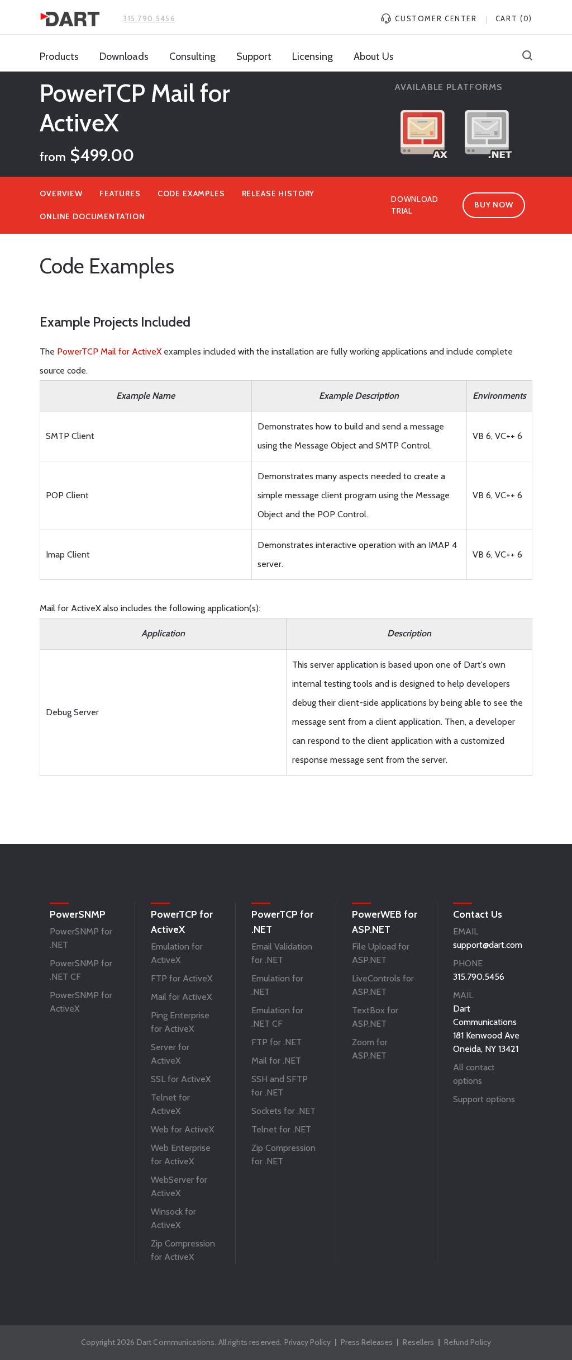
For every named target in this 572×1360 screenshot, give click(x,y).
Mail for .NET (276, 1060)
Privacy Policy (307, 1342)
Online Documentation (92, 216)
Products (59, 56)
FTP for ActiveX (181, 978)
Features (120, 193)
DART (70, 19)
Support (253, 56)
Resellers (418, 1342)
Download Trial (414, 205)
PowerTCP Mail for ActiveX (109, 351)
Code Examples (191, 193)
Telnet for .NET (281, 1129)
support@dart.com (487, 944)
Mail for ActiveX (181, 996)
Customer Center (435, 18)
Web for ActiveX (182, 1129)
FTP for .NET (276, 1042)
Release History (278, 193)
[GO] (527, 56)
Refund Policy (467, 1342)
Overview (61, 193)
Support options (484, 1099)
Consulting (192, 56)
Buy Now (493, 205)
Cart (513, 18)
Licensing (312, 56)
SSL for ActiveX (181, 1079)
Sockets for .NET (283, 1111)
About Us (374, 56)
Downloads (124, 56)
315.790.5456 (149, 18)
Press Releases (367, 1342)
